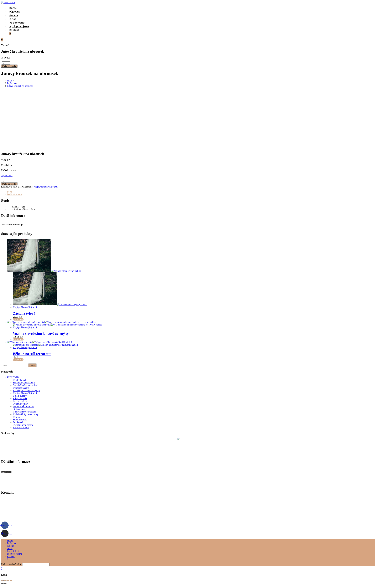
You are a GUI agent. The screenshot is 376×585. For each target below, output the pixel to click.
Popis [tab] (9, 191)
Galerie (10, 546)
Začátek (5, 170)
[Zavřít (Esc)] (11, 580)
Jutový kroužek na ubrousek (20, 86)
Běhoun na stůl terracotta (32, 354)
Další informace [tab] (14, 194)
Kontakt (11, 556)
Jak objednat (13, 551)
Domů (10, 540)
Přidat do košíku (9, 66)
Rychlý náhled (74, 271)
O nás (9, 548)
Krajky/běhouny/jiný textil (46, 186)
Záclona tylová (24, 313)
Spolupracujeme (14, 554)
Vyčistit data (6, 175)
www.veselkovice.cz (10, 518)
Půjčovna (11, 543)
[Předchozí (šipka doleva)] (2, 583)
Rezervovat (18, 319)
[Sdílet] (8, 580)
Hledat (32, 365)
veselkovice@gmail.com (12, 508)
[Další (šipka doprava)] (5, 583)
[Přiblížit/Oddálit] (2, 580)
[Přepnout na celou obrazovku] (5, 580)
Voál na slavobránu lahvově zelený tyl (41, 333)
